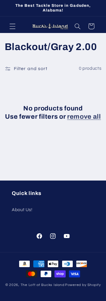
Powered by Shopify (83, 285)
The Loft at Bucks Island (42, 285)
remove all (84, 116)
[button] (12, 26)
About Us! (22, 210)
